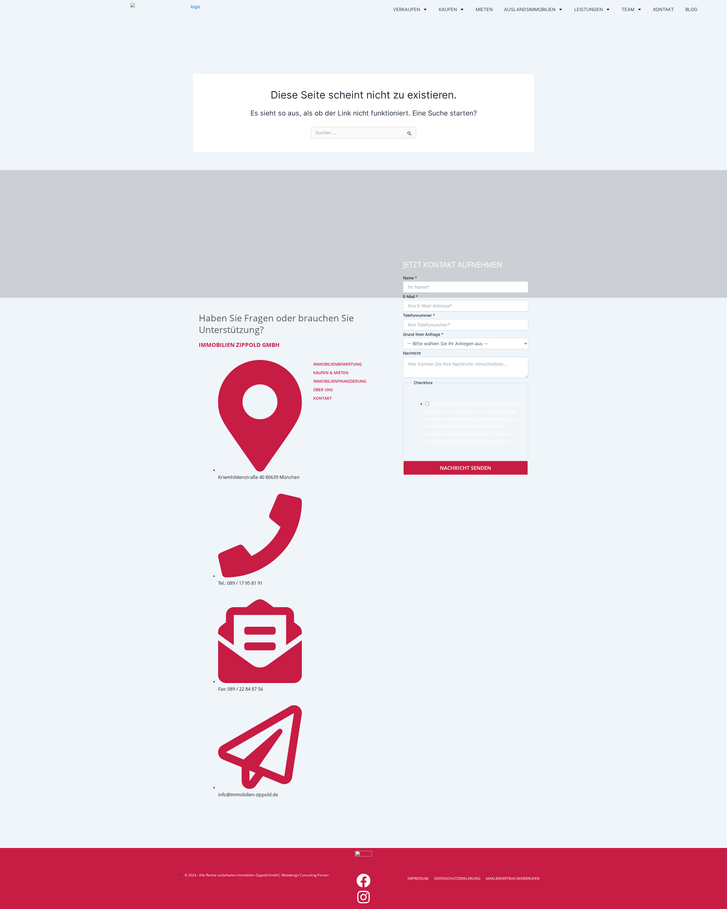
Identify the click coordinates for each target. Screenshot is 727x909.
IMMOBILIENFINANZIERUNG (331, 381)
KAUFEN (448, 9)
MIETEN (484, 9)
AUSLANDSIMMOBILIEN (529, 9)
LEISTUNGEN (588, 9)
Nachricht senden (465, 467)
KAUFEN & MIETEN (330, 372)
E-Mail (410, 296)
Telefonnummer (419, 315)
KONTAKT (663, 9)
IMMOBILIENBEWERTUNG (331, 364)
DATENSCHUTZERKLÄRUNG (457, 878)
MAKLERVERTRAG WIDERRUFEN (513, 878)
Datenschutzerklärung (474, 403)
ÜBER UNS (323, 389)
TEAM (628, 9)
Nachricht (412, 353)
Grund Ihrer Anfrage (423, 334)
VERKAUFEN (406, 9)
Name (410, 277)
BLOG (691, 9)
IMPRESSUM (418, 878)
